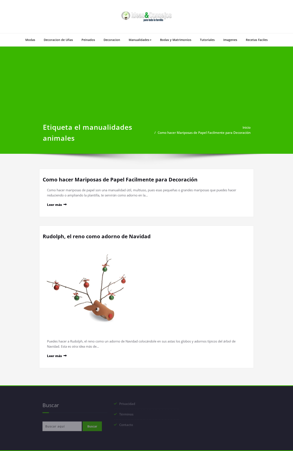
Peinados (88, 40)
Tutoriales (207, 40)
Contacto (126, 426)
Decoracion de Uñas (58, 40)
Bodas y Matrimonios (175, 40)
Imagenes (230, 40)
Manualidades (139, 40)
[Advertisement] (146, 89)
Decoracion (112, 40)
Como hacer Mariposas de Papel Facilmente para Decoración (204, 132)
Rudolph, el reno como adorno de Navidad (97, 236)
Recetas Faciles (257, 40)
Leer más (54, 204)
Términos (126, 416)
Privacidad (127, 405)
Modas (30, 40)
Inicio (247, 127)
